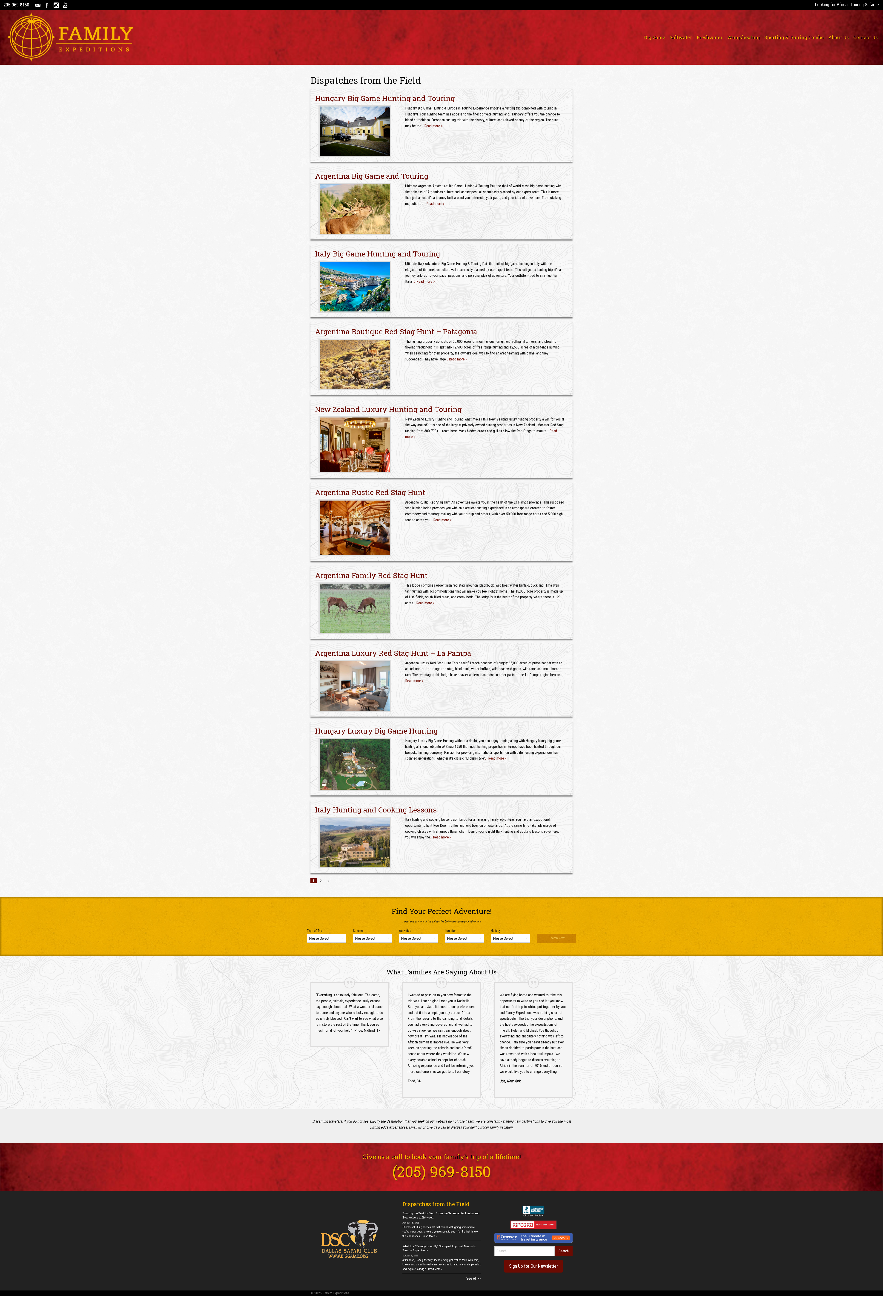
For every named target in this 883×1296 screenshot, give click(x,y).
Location (450, 931)
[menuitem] (654, 37)
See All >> (473, 1278)
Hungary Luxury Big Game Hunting (376, 731)
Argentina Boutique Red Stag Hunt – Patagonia (396, 331)
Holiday (496, 931)
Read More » (430, 1236)
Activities (405, 931)
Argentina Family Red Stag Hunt (371, 575)
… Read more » (432, 126)
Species (358, 931)
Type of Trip (314, 931)
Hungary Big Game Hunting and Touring (385, 98)
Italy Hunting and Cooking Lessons (376, 810)
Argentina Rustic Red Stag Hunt (370, 492)
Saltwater (681, 37)
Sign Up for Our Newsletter (533, 1266)
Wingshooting (743, 37)
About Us (838, 37)
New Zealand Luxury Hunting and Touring (388, 409)
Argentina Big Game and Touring (371, 176)
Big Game (654, 37)
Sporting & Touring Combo (794, 37)
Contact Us (865, 37)
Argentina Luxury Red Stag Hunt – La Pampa (393, 653)
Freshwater (709, 37)
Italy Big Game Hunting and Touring (377, 254)
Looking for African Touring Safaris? (847, 4)
